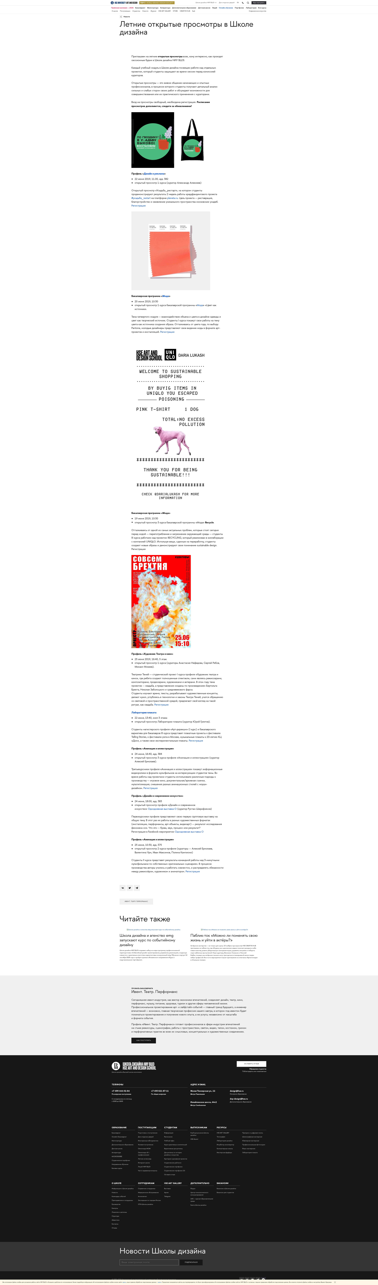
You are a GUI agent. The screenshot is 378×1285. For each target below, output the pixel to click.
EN (238, 3)
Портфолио (239, 8)
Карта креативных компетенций (175, 1145)
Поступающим (125, 11)
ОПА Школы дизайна (145, 1204)
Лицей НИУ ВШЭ (144, 1167)
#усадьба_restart (141, 198)
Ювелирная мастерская (250, 1141)
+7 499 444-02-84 (121, 1091)
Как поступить (259, 3)
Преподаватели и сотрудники (122, 1200)
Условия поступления (145, 1145)
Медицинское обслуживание (148, 1192)
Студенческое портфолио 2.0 (174, 1171)
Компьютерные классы (225, 1149)
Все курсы (262, 8)
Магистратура (152, 8)
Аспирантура (165, 8)
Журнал (153, 11)
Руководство (116, 1204)
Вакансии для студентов (225, 1192)
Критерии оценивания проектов (175, 1159)
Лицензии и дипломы (119, 1212)
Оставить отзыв (251, 1064)
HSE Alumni (194, 1139)
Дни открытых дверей (226, 3)
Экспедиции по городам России (149, 1200)
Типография (221, 1137)
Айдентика (115, 1220)
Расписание (168, 1137)
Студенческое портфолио (121, 1160)
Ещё (193, 11)
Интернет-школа (144, 1163)
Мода (165, 296)
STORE (175, 11)
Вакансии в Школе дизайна (226, 1189)
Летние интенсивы (144, 1159)
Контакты (115, 1224)
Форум (192, 1189)
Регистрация (167, 332)
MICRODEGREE (117, 1156)
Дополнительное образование (184, 8)
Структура (115, 1216)
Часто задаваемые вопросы (147, 1171)
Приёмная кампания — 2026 (122, 8)
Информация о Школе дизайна (123, 1189)
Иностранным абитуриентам (148, 1141)
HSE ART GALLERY (164, 11)
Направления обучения (120, 1164)
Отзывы (114, 1228)
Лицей (214, 8)
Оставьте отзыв (169, 1175)
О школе (115, 11)
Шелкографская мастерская (252, 1137)
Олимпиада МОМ (144, 1149)
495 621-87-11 (160, 1091)
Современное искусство (257, 11)
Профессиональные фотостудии (253, 1145)
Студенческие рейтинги (172, 1163)
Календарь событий (119, 1196)
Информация (168, 1133)
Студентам (136, 11)
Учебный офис (169, 1141)
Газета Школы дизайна (198, 1205)
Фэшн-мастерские (248, 1149)
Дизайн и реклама (154, 173)
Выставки (167, 1189)
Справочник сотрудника (146, 1189)
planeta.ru (172, 198)
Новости (145, 11)
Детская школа (204, 8)
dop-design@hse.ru (239, 1098)
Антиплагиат (142, 1196)
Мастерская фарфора (224, 1153)
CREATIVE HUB (185, 11)
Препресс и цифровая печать (252, 1133)
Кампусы (115, 1208)
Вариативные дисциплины (173, 1149)
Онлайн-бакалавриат (119, 1137)
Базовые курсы (117, 1168)
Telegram (167, 1196)
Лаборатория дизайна (224, 1141)
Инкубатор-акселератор (225, 1145)
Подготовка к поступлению (147, 1133)
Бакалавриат (140, 8)
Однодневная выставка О (162, 809)
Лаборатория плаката (143, 712)
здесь (124, 1282)
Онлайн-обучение (226, 8)
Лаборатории (251, 8)
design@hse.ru (237, 1091)
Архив (166, 1192)
